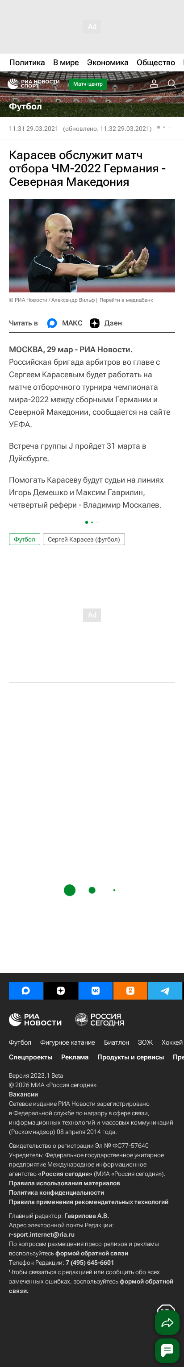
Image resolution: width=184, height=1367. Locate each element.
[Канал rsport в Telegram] (165, 991)
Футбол (24, 539)
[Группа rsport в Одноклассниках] (130, 991)
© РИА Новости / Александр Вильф (52, 300)
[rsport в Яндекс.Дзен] (61, 991)
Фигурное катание (67, 1042)
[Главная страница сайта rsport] (53, 83)
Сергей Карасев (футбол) (84, 539)
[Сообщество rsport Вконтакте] (96, 991)
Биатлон (116, 1042)
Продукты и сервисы (130, 1057)
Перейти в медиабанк (126, 300)
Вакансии (23, 1094)
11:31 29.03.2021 (34, 128)
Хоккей (172, 1042)
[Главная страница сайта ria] (10, 83)
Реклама (74, 1057)
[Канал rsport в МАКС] (26, 991)
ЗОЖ (145, 1042)
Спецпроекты (30, 1057)
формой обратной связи (91, 1253)
